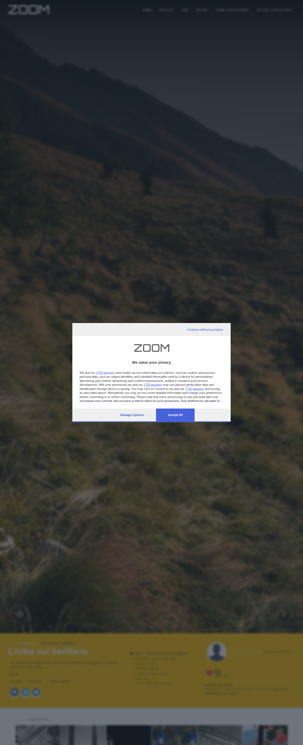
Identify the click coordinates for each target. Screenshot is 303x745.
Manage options (132, 415)
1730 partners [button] (105, 372)
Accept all (175, 415)
